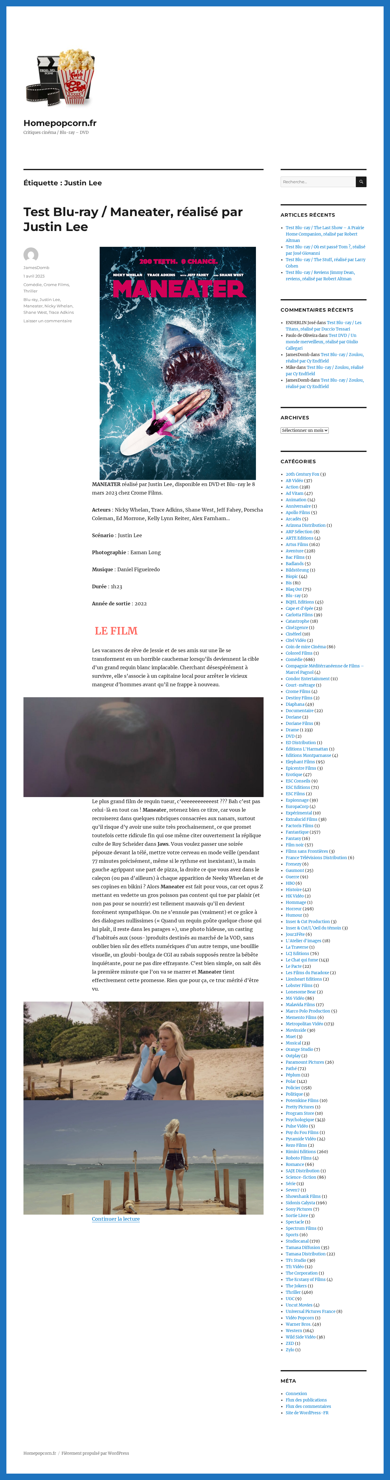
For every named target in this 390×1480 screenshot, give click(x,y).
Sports (292, 1234)
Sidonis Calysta (300, 1202)
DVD (290, 736)
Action (292, 487)
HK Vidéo (295, 896)
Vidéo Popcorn (300, 1318)
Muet (291, 1036)
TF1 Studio (296, 1260)
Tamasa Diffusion (303, 1247)
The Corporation (302, 1273)
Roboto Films (299, 1158)
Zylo (290, 1349)
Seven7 (293, 1190)
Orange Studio (299, 1049)
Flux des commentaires (308, 1406)
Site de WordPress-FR (307, 1412)
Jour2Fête (295, 934)
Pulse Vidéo (297, 1126)
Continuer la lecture (116, 1219)
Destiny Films (299, 698)
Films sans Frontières (307, 851)
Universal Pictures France (310, 1311)
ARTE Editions (300, 538)
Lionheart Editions (304, 979)
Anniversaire (298, 506)
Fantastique (297, 832)
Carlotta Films (299, 615)
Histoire (294, 889)
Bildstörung (297, 570)
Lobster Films (299, 985)
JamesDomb (36, 267)
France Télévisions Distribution (316, 857)
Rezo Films (296, 1145)
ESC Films (295, 793)
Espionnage (297, 800)
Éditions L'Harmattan (307, 749)
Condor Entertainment (308, 678)
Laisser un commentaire (47, 320)
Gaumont (295, 870)
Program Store (300, 1113)
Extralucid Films (301, 819)
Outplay (293, 1055)
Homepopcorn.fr (60, 123)
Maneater (33, 305)
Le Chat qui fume (302, 960)
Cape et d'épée (299, 608)
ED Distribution (301, 742)
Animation (296, 499)
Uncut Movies (299, 1305)
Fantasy (293, 838)
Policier (293, 1087)
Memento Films (301, 1017)
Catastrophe (297, 621)
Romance (295, 1164)
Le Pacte (294, 966)
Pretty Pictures (300, 1107)
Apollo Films (298, 512)
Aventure (294, 551)
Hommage (296, 902)
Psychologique (300, 1119)
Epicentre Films (301, 768)
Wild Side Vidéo (301, 1337)
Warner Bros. (298, 1324)
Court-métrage (300, 685)
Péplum (293, 1075)
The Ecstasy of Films (306, 1279)
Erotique (294, 774)
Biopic (292, 576)
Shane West (35, 312)
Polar (291, 1081)
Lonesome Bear (301, 992)
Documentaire (300, 710)
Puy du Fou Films (302, 1132)
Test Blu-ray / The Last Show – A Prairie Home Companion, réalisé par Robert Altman (325, 234)
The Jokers (296, 1286)
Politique (294, 1094)
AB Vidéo (294, 480)
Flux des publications (306, 1400)
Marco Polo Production (308, 1011)
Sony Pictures (299, 1209)
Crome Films (56, 284)
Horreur (294, 908)
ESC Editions (298, 787)
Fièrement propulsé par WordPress (95, 1453)
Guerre (292, 877)
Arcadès (293, 519)
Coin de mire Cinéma (306, 646)
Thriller (30, 291)
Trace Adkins (61, 312)
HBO (290, 883)
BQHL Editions (300, 602)
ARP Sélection (299, 531)
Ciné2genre (297, 627)
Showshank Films (303, 1196)
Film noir (295, 845)
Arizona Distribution (306, 525)
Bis (289, 583)
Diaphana (295, 704)
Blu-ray (30, 299)
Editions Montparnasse (308, 755)
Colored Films (299, 653)
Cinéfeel (293, 634)
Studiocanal (297, 1241)
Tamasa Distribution (306, 1254)
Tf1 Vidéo (295, 1266)
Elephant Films (300, 761)
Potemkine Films (302, 1100)
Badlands (295, 563)
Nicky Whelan (58, 305)
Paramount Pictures (305, 1062)
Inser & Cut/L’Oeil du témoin (313, 928)
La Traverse (297, 947)
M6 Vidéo (295, 998)
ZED (290, 1343)
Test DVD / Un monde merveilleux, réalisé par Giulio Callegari (322, 342)
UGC (290, 1298)
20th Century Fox (302, 474)
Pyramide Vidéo (301, 1139)
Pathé (291, 1068)
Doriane (293, 717)
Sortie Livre (297, 1215)
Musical (293, 1043)
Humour (294, 915)
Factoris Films (300, 825)
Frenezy (293, 864)
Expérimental (299, 813)
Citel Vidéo (296, 640)
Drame (292, 730)
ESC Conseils (298, 781)
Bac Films (295, 557)
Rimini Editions (301, 1151)
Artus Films (297, 544)
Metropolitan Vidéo (304, 1024)
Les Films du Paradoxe (307, 972)
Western (294, 1330)
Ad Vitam (294, 493)
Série (291, 1183)
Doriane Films (299, 723)
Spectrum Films (301, 1228)
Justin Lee (50, 299)
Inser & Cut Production (308, 921)
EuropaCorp (297, 806)
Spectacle (295, 1222)
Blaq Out (294, 589)
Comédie (32, 284)
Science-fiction (301, 1177)
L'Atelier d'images (303, 940)
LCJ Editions (297, 953)
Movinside (296, 1030)
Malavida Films (300, 1004)
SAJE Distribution (303, 1171)
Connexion (296, 1393)
